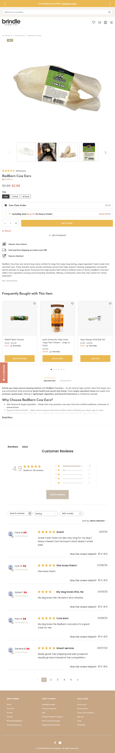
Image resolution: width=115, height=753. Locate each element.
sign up (85, 399)
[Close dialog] (108, 343)
